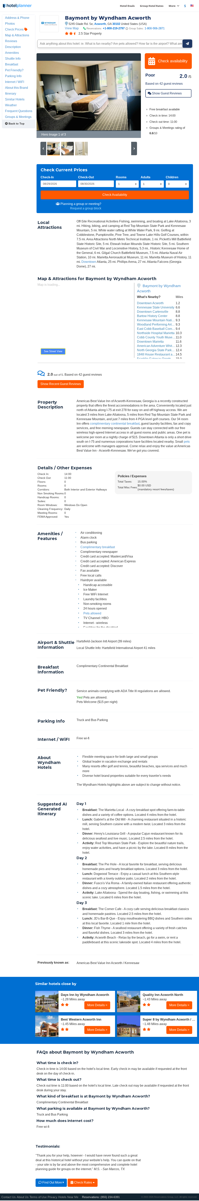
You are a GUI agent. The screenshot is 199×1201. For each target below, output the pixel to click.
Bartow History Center (152, 316)
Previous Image (49, 95)
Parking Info (13, 76)
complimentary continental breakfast (115, 423)
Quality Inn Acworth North (163, 995)
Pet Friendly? (14, 70)
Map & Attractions (17, 35)
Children (172, 177)
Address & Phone (17, 17)
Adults (145, 177)
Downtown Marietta (150, 341)
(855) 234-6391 (110, 1197)
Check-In (47, 177)
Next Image (128, 95)
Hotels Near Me (68, 1197)
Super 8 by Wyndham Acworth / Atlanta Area (170, 1019)
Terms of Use (38, 1197)
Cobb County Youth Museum (157, 337)
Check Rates (83, 1182)
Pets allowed (92, 613)
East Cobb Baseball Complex (157, 328)
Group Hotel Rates (151, 6)
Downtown (88, 261)
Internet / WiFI (14, 82)
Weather (11, 105)
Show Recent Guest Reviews (60, 384)
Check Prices (14, 29)
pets (187, 441)
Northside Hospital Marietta (156, 333)
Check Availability (114, 194)
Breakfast (11, 64)
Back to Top (16, 123)
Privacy (52, 1197)
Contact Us (8, 1197)
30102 (116, 23)
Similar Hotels (14, 99)
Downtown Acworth (150, 303)
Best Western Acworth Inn (81, 1019)
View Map (72, 28)
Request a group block (85, 208)
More (172, 6)
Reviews (11, 41)
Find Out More (52, 1182)
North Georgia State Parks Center (160, 350)
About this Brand (16, 87)
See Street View (53, 351)
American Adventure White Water (159, 345)
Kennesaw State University (155, 307)
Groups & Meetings (18, 116)
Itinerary (10, 93)
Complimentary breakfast (97, 547)
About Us (23, 1197)
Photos (10, 23)
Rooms (121, 177)
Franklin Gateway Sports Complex (160, 358)
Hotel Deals (127, 6)
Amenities (12, 52)
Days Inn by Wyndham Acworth (85, 995)
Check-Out (86, 177)
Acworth (100, 23)
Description (13, 47)
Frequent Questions (18, 111)
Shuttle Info (13, 58)
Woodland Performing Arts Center (160, 324)
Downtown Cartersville (152, 311)
